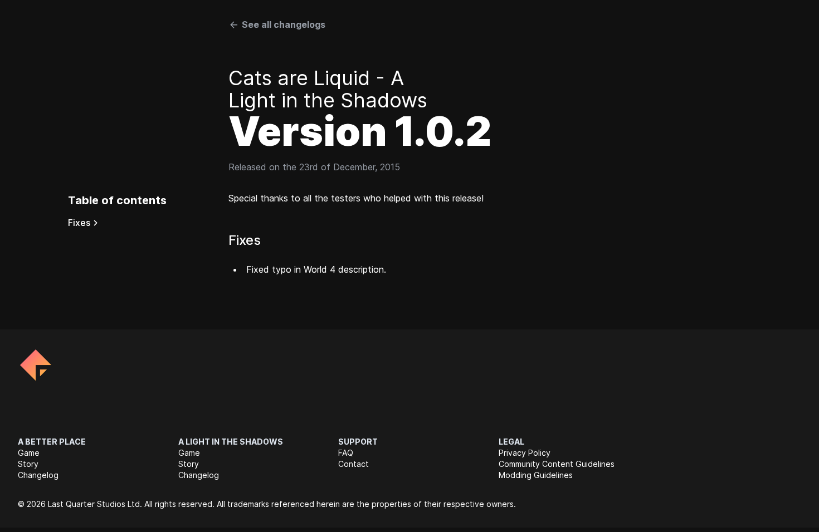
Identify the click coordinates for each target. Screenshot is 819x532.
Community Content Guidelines (557, 464)
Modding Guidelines (536, 475)
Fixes (79, 222)
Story (28, 464)
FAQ (345, 452)
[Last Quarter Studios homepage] (35, 365)
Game (29, 452)
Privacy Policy (524, 452)
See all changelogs (283, 24)
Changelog (38, 475)
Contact (353, 464)
